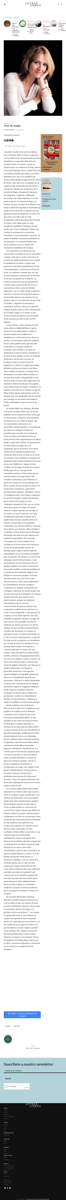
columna (7, 1026)
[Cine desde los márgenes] (51, 150)
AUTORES (46, 1055)
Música (5, 1129)
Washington (47, 22)
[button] (5, 4)
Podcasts (6, 1159)
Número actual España (9, 1168)
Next (60, 153)
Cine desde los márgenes (51, 163)
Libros (5, 1126)
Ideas (5, 1151)
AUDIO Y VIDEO (8, 1155)
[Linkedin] (10, 140)
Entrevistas (6, 1135)
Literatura (61, 21)
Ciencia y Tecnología (31, 21)
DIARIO (6, 1108)
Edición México (47, 167)
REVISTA (6, 1163)
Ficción (5, 1143)
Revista (6, 123)
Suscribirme (6, 1176)
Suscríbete (46, 169)
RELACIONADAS (16, 1055)
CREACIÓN (6, 1139)
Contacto (6, 1184)
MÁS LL (6, 1172)
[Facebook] (5, 140)
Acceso (5, 1174)
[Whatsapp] (12, 140)
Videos (5, 1157)
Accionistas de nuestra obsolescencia (32, 25)
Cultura (5, 1110)
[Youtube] (10, 1188)
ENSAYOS (6, 1147)
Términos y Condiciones (32, 1199)
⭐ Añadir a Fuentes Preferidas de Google (22, 1014)
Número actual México (9, 1166)
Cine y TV (6, 1124)
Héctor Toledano (33, 1048)
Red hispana (46, 21)
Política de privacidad (44, 1199)
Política (14, 21)
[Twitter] (7, 140)
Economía (6, 1114)
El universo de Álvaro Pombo (62, 25)
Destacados (7, 1170)
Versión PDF (46, 206)
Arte (5, 1131)
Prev (43, 153)
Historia (5, 1149)
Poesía (5, 1141)
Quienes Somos (7, 1180)
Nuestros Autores (8, 1182)
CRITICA (6, 1122)
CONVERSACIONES (9, 1133)
